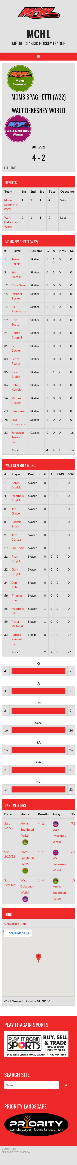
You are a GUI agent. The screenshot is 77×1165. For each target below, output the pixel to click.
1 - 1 (41, 852)
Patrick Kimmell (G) (17, 639)
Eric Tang (18, 548)
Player (16, 251)
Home (25, 814)
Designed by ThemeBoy (15, 1152)
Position (36, 251)
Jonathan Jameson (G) (18, 437)
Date (8, 814)
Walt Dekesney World (11, 222)
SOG (71, 474)
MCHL (38, 33)
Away (56, 814)
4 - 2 (41, 823)
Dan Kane (18, 411)
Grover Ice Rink (15, 923)
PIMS (62, 251)
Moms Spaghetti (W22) (11, 204)
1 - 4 (41, 880)
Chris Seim (19, 285)
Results (43, 814)
